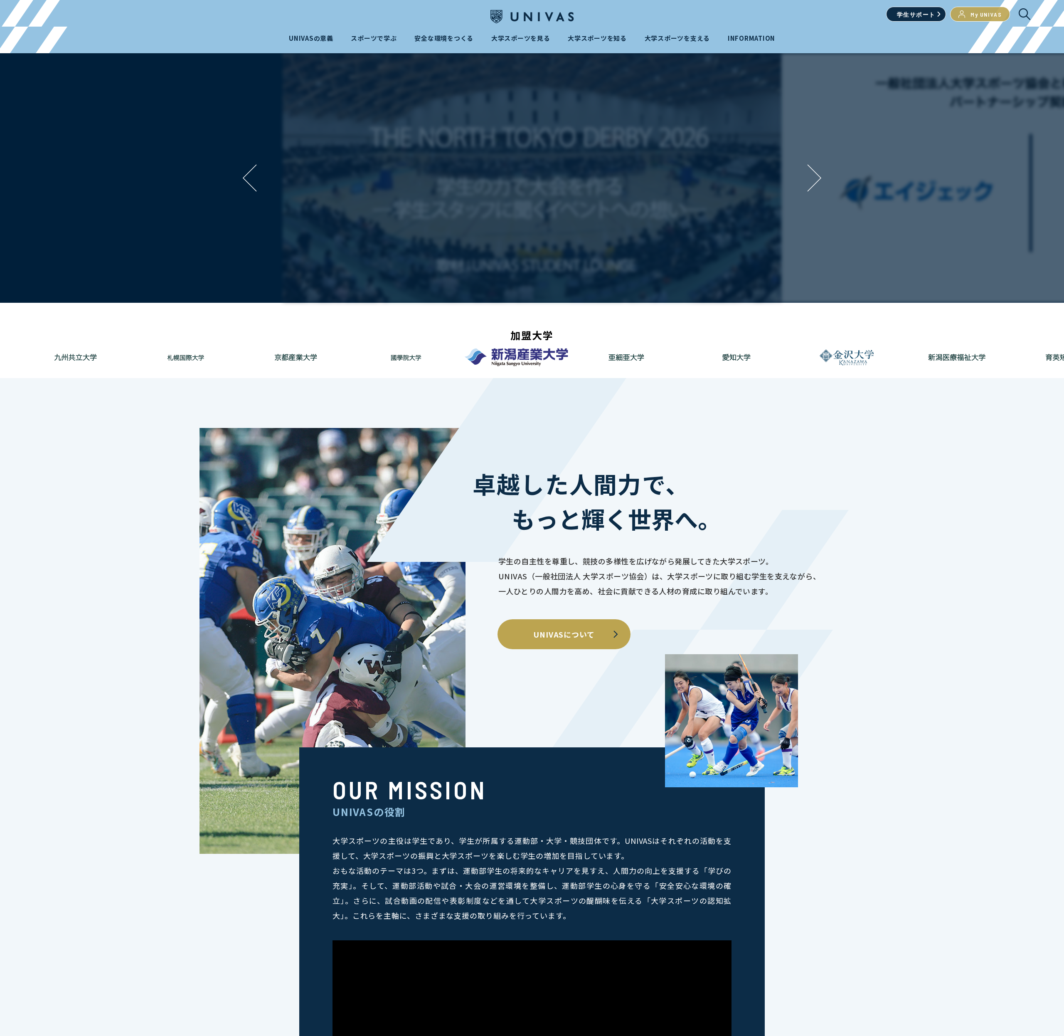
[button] (814, 178)
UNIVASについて (564, 634)
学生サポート (916, 14)
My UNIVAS (986, 14)
